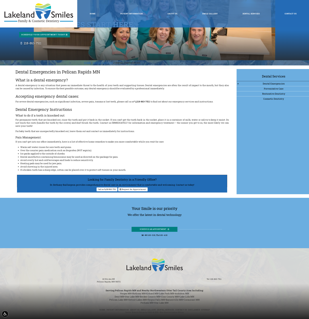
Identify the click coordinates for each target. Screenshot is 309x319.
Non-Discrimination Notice (172, 312)
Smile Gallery (210, 14)
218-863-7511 (142, 101)
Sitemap (205, 310)
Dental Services (251, 14)
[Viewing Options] (5, 314)
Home (92, 14)
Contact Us (290, 14)
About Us (172, 14)
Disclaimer (194, 310)
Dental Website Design (135, 312)
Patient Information (131, 14)
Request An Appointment (133, 189)
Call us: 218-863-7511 (107, 189)
